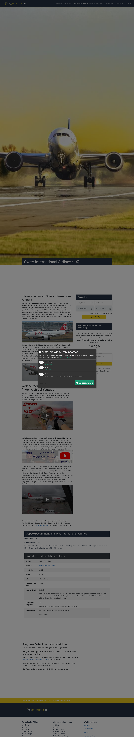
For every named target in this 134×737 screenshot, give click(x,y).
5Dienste (48, 364)
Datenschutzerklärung (66, 357)
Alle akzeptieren (84, 383)
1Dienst (48, 370)
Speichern (43, 383)
